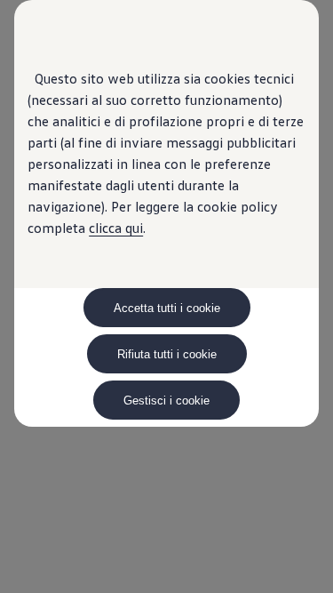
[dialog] (166, 296)
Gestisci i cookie (166, 400)
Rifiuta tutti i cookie (167, 354)
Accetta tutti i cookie (167, 308)
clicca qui (116, 227)
